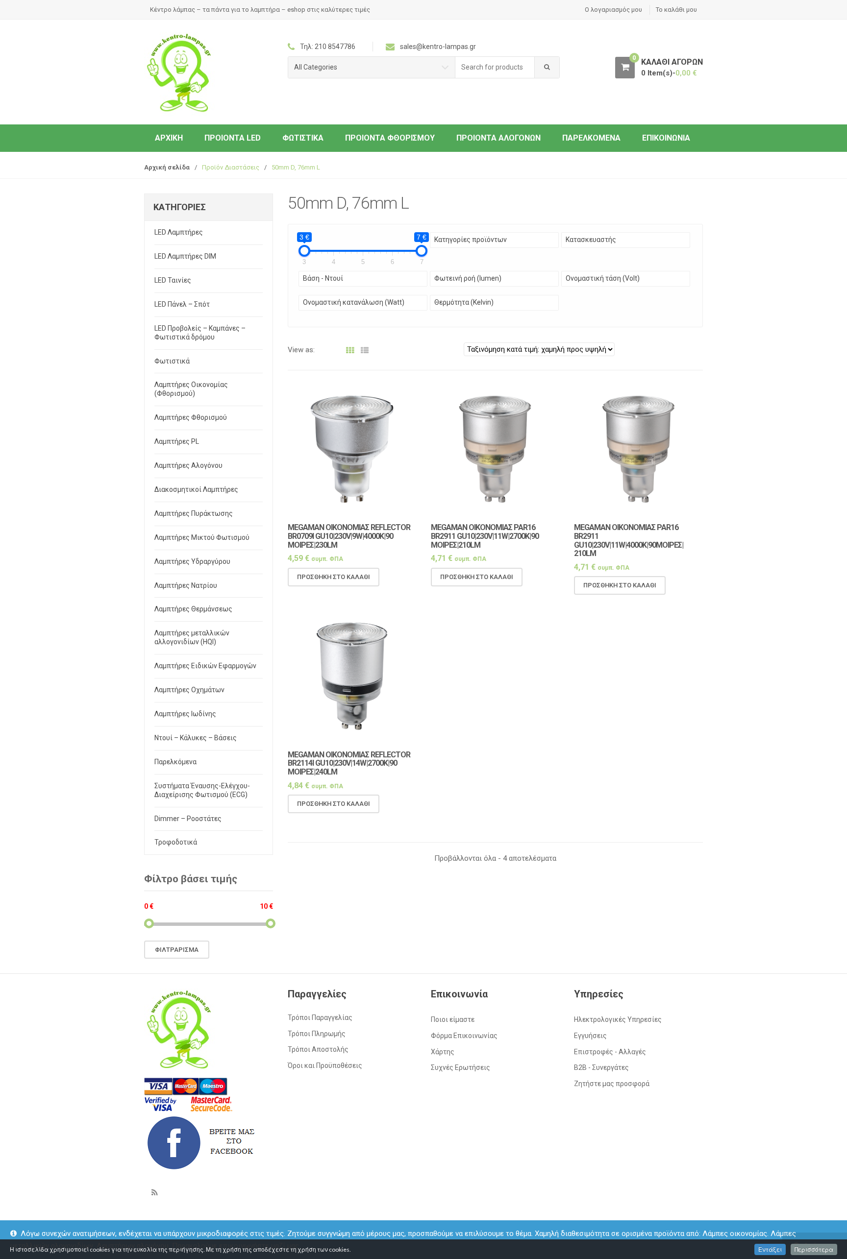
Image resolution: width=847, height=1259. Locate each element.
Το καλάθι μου (676, 9)
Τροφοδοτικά (175, 842)
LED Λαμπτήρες (178, 232)
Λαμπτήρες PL (176, 441)
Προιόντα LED (232, 138)
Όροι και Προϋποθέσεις (325, 1065)
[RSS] (154, 1192)
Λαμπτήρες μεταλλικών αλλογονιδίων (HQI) (191, 637)
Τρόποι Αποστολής (318, 1049)
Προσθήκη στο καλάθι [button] (333, 577)
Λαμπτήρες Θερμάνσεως (193, 609)
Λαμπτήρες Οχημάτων (189, 690)
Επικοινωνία (666, 138)
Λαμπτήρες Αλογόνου (188, 465)
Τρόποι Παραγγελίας (320, 1017)
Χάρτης (442, 1052)
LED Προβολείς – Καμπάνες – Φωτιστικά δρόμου (200, 332)
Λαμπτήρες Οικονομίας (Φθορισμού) (191, 389)
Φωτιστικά (303, 138)
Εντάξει (770, 1249)
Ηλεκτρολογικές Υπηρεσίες (618, 1019)
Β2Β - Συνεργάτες (601, 1067)
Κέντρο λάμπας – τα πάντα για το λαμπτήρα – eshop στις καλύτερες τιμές (260, 9)
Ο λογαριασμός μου (613, 9)
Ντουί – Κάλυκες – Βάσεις (195, 738)
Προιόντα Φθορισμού (390, 138)
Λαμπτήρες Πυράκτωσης (193, 513)
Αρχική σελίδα (167, 167)
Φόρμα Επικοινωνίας (464, 1036)
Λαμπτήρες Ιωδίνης (185, 714)
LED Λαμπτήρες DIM (185, 256)
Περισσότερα (814, 1249)
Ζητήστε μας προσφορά (611, 1084)
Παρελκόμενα (591, 138)
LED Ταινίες (172, 280)
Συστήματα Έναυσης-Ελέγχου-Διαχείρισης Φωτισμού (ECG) (202, 790)
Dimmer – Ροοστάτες (188, 819)
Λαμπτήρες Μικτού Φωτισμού (201, 537)
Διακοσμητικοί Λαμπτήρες (196, 489)
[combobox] (495, 67)
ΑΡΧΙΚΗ (169, 138)
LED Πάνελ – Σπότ (182, 304)
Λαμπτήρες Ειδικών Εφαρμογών (205, 666)
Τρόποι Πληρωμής (317, 1034)
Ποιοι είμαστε (452, 1019)
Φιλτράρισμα (177, 949)
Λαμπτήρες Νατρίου (185, 585)
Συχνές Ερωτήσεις (460, 1067)
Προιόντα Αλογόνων (498, 138)
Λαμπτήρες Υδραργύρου (192, 561)
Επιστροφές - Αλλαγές (610, 1052)
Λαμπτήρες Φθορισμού (190, 417)
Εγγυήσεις (590, 1036)
